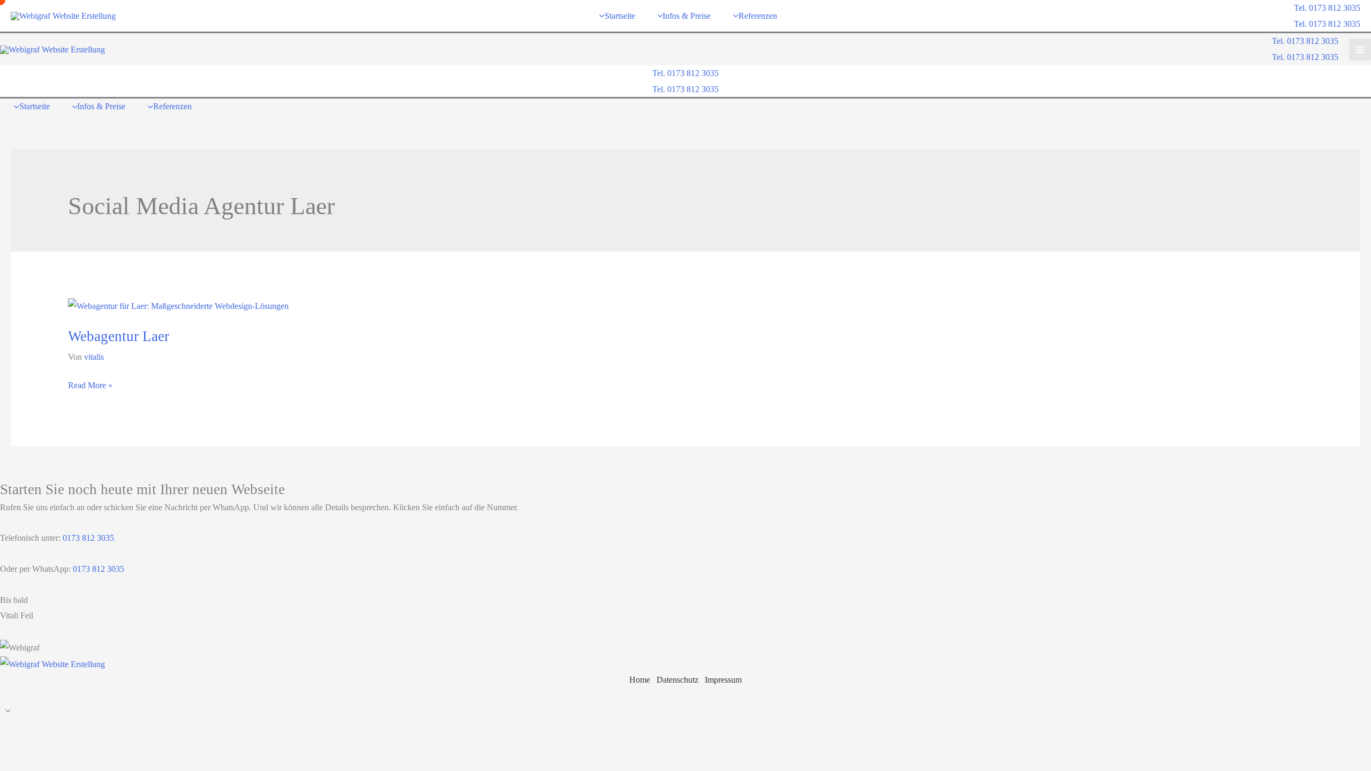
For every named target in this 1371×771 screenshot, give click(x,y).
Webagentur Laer (118, 336)
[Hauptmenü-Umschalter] (1360, 50)
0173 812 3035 (87, 537)
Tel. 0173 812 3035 (1327, 23)
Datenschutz (677, 679)
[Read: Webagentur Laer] (178, 305)
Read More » (90, 387)
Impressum (723, 679)
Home (639, 679)
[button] (1327, 8)
